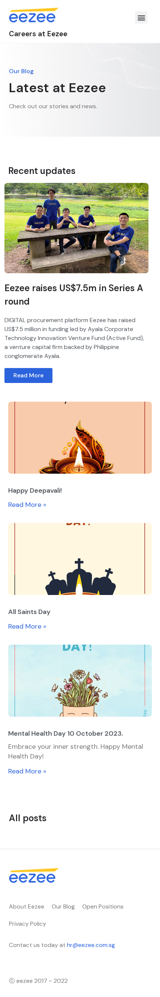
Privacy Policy (27, 924)
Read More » (27, 504)
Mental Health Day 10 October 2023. (65, 733)
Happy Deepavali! (35, 490)
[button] (141, 17)
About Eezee (26, 906)
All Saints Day (29, 611)
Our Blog (63, 906)
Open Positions (103, 906)
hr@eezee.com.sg (91, 945)
